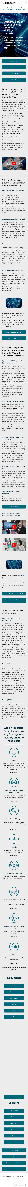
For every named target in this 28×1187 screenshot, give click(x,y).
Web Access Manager (14, 819)
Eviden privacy (21, 1176)
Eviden (22, 1179)
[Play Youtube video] (14, 163)
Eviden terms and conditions (12, 1179)
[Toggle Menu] (26, 3)
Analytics (14, 847)
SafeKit (14, 954)
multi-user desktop (18, 421)
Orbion (14, 760)
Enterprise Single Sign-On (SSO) (14, 900)
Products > (10, 7)
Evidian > (4, 7)
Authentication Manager (13, 356)
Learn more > (14, 772)
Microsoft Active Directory (17, 636)
